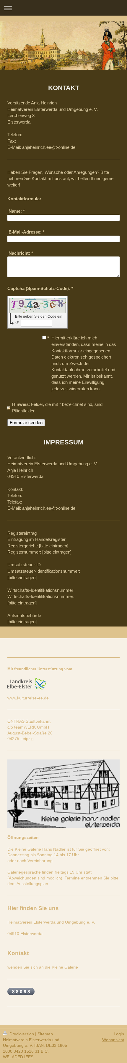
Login (119, 1034)
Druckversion (21, 1034)
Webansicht (113, 1039)
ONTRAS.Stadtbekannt (29, 721)
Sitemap (45, 1034)
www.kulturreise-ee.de (28, 698)
